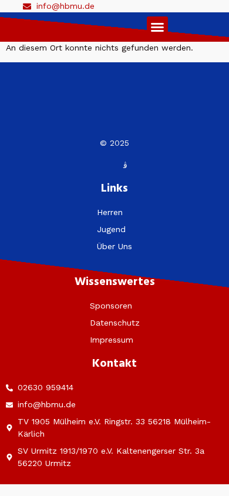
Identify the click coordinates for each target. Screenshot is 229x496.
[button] (157, 27)
